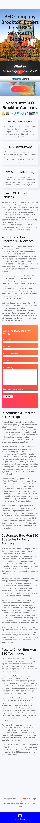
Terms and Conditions (10, 804)
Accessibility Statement (29, 804)
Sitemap (20, 806)
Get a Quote (20, 89)
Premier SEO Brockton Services (17, 195)
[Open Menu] (37, 4)
